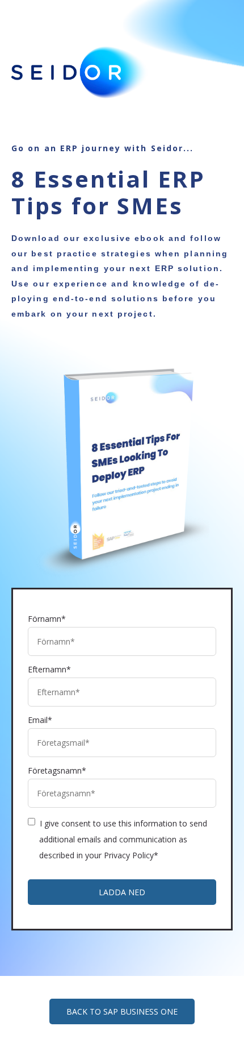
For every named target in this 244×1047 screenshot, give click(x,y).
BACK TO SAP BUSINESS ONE (122, 1011)
